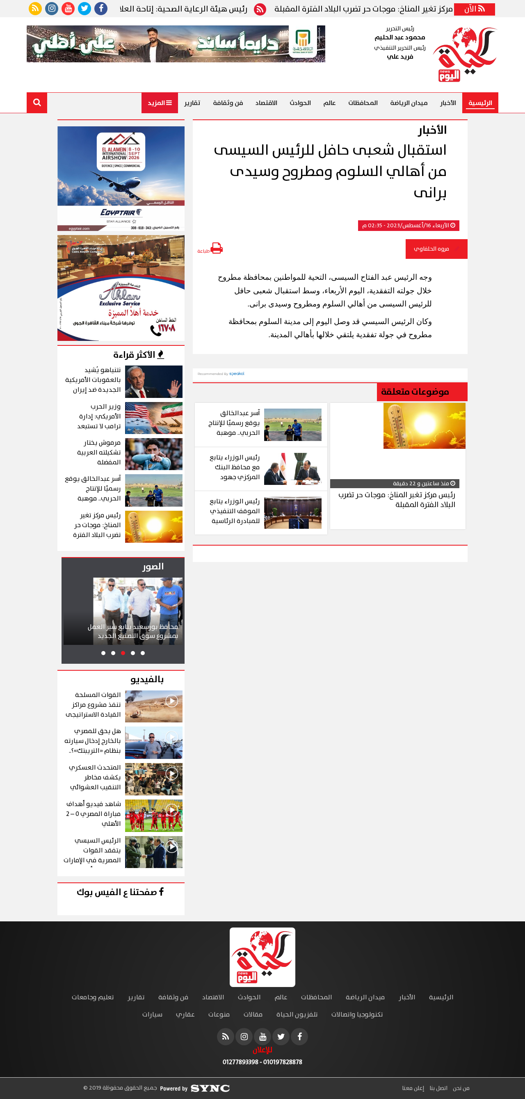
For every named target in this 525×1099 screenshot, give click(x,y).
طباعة (203, 251)
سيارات (152, 1015)
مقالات (253, 1015)
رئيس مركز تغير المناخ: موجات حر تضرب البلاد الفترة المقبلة (397, 9)
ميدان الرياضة (409, 103)
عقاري (185, 1015)
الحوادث (300, 103)
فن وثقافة (228, 103)
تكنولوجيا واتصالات (357, 1015)
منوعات (219, 1015)
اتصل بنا (437, 1088)
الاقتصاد (266, 103)
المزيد (157, 103)
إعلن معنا (413, 1088)
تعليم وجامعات (93, 997)
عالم (329, 103)
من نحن (461, 1088)
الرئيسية (480, 103)
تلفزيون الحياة (297, 1015)
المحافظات (363, 103)
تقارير (192, 103)
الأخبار (448, 103)
